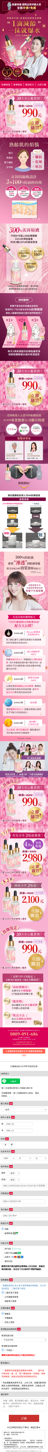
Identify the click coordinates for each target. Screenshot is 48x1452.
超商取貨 (9, 1233)
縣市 (3, 1172)
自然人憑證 (9, 1322)
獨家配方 (29, 84)
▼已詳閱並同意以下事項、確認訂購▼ (23, 1427)
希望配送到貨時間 (9, 1345)
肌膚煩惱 (5, 84)
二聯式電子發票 (11, 1292)
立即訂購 (41, 84)
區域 (3, 1179)
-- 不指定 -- (9, 1350)
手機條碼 (8, 1317)
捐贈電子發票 (10, 1301)
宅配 (6, 1228)
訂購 (24, 1418)
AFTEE (8, 1248)
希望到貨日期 (7, 1335)
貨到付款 (8, 1261)
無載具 (7, 1313)
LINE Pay (9, 1252)
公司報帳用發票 (11, 1296)
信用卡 (8, 1256)
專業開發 (17, 84)
